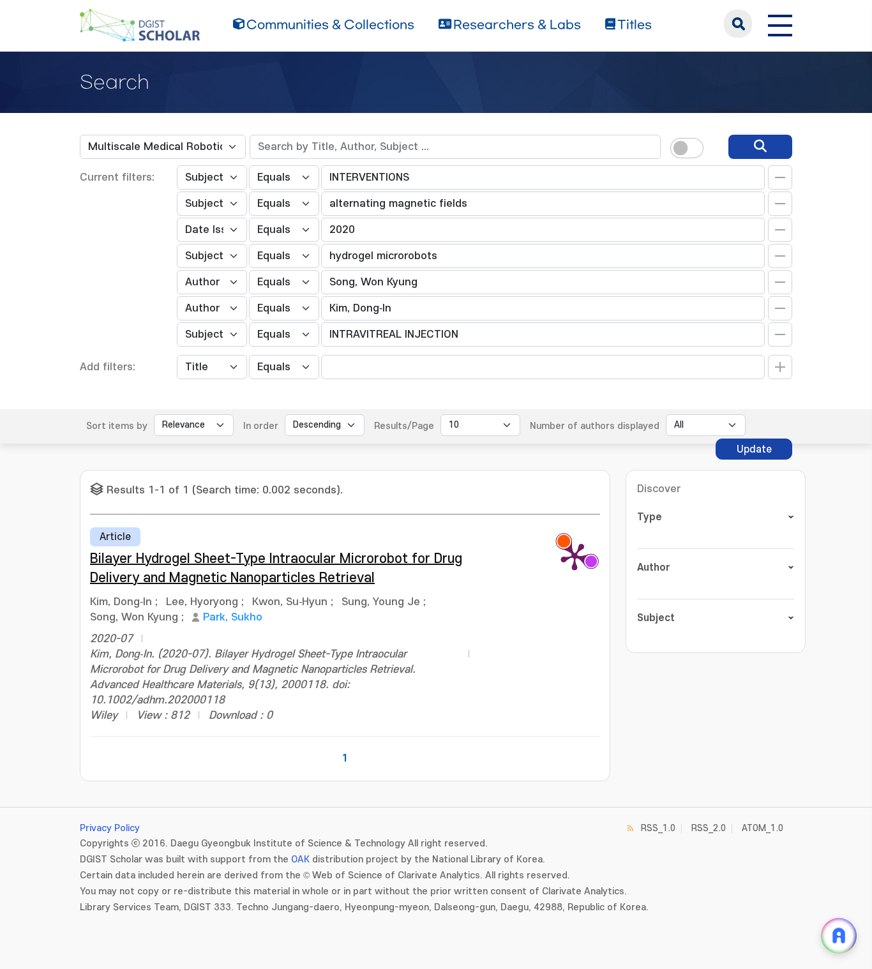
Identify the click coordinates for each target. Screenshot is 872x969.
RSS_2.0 (708, 828)
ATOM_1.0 (762, 828)
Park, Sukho (232, 617)
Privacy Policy (110, 828)
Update (754, 449)
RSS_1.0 (658, 828)
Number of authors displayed (594, 426)
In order (260, 426)
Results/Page (404, 426)
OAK (300, 859)
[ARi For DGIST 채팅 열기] (839, 936)
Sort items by (116, 426)
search (738, 24)
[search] (760, 147)
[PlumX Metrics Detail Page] (574, 556)
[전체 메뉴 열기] (780, 23)
